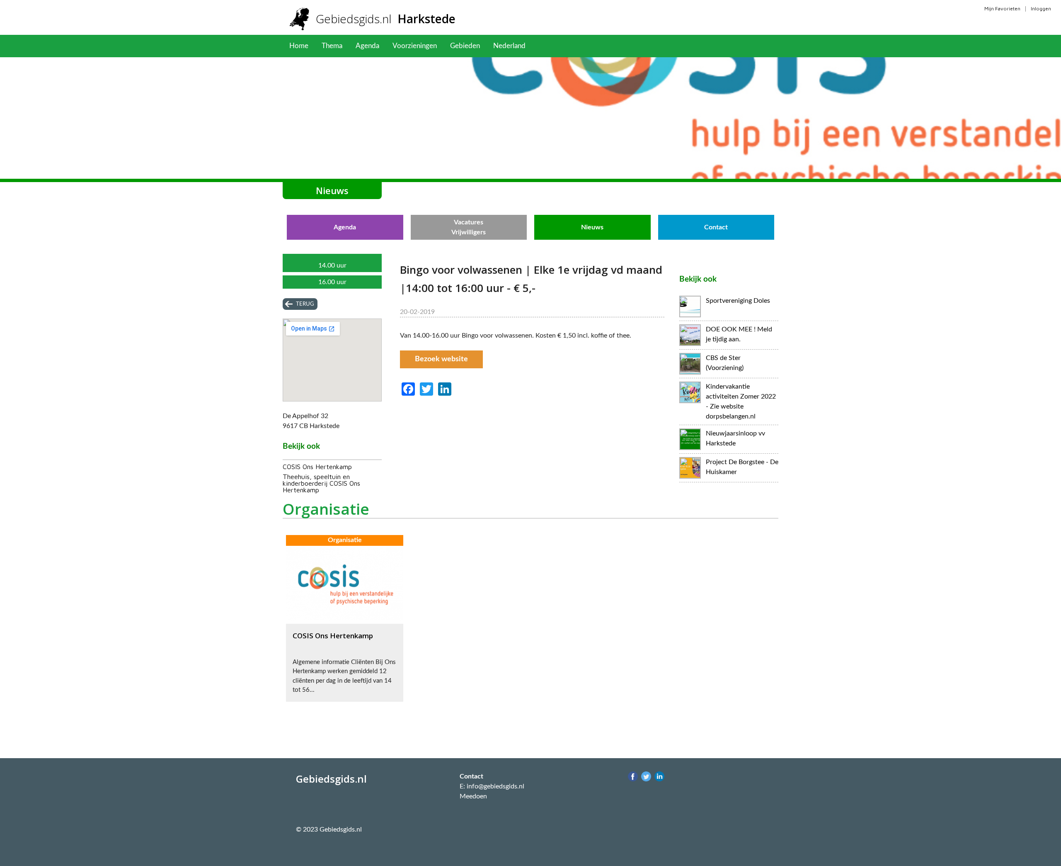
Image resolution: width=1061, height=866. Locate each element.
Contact (716, 227)
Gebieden (465, 45)
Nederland (509, 45)
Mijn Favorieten (1002, 8)
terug (305, 304)
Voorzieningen (414, 45)
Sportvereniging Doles (738, 300)
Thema (332, 45)
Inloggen (1041, 8)
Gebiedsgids (385, 19)
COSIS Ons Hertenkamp (317, 466)
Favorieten (555, 45)
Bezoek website (441, 359)
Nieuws (592, 227)
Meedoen (473, 796)
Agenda (367, 45)
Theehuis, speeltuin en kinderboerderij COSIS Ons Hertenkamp (321, 483)
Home (298, 45)
